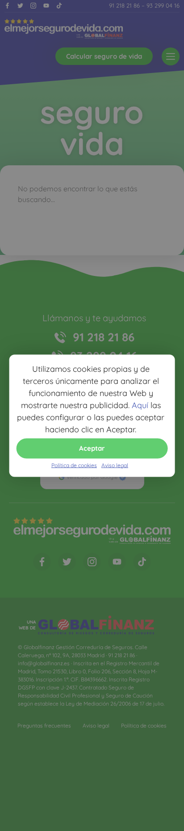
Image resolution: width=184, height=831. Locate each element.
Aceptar (92, 448)
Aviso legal (114, 464)
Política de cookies (74, 464)
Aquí (140, 405)
